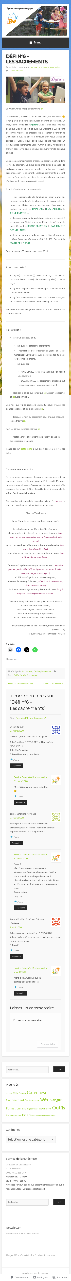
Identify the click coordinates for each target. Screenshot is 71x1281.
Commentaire (47, 1044)
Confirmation (32, 1100)
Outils (23, 675)
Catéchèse (37, 1092)
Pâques (35, 1116)
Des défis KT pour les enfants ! (31, 718)
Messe (35, 1109)
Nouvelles (46, 671)
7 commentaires (16, 70)
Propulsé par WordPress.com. (35, 1273)
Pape (9, 1115)
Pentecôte (16, 1115)
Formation (13, 1108)
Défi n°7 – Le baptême (53, 683)
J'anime (36, 671)
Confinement (15, 1100)
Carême (22, 1093)
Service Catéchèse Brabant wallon (45, 67)
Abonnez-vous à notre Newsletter (22, 1233)
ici (42, 108)
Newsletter (45, 1108)
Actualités (27, 671)
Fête (22, 1108)
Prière (27, 1115)
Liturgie (28, 1109)
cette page (26, 448)
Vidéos (52, 1115)
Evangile (55, 1100)
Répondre (16, 765)
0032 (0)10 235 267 (16, 1172)
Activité (9, 1093)
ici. (24, 420)
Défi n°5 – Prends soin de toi (20, 683)
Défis (16, 675)
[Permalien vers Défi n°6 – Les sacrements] (35, 90)
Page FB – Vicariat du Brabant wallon (30, 1255)
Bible (15, 1093)
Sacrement (32, 675)
